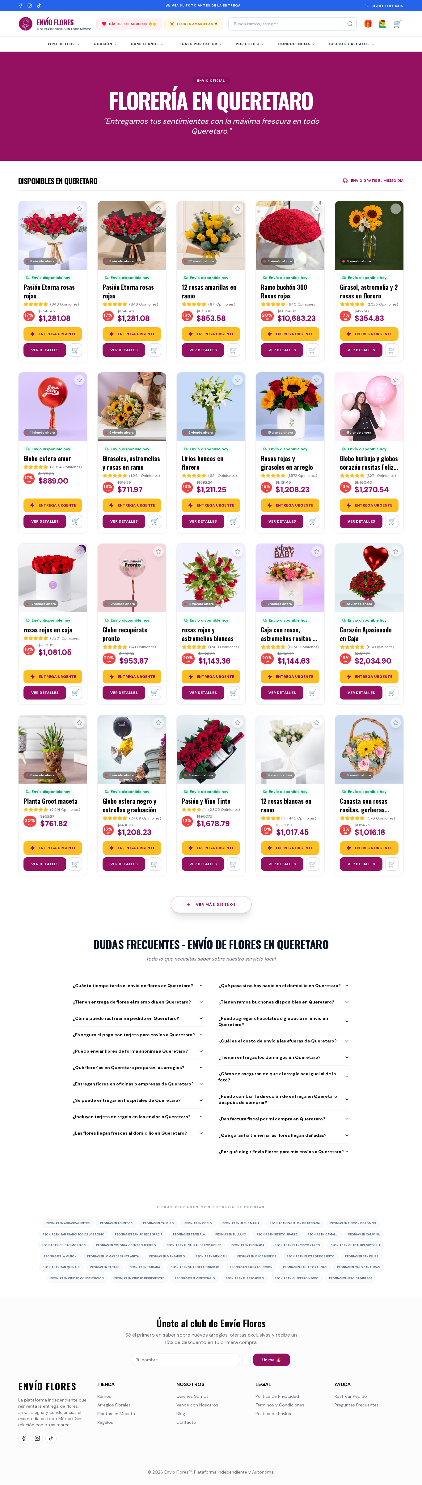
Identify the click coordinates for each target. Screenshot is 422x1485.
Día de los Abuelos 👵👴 (133, 24)
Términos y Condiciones (279, 1405)
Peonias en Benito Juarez (277, 1234)
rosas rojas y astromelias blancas (208, 634)
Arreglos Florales (114, 1405)
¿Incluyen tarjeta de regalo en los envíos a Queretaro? (132, 1116)
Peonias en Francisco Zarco (297, 1245)
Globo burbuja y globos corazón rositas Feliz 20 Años (369, 467)
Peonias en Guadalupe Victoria (355, 1245)
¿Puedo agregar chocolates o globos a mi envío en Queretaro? (273, 1021)
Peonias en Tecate (104, 1267)
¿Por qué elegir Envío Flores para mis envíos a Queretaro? (281, 1151)
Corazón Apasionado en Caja (366, 634)
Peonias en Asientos (116, 1223)
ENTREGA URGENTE (57, 334)
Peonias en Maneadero (167, 1256)
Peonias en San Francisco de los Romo (73, 1234)
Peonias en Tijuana (144, 1267)
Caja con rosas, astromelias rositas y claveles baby (288, 638)
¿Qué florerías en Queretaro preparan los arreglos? (128, 1067)
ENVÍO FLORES (47, 1386)
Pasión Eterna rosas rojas (49, 291)
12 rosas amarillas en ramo (209, 291)
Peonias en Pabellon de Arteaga (295, 1223)
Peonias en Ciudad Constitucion (77, 1278)
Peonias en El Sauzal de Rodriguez (194, 1245)
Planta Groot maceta (50, 801)
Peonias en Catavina (364, 1234)
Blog (180, 1413)
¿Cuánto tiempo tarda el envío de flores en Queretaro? (133, 985)
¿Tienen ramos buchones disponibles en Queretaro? (276, 1002)
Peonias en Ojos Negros (256, 1256)
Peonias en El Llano (230, 1234)
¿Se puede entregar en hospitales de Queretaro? (127, 1100)
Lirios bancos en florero (202, 463)
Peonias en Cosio (198, 1223)
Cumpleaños (145, 44)
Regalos (105, 1422)
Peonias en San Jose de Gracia (138, 1234)
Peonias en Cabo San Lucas (358, 1267)
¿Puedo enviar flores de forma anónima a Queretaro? (130, 1051)
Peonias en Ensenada (247, 1245)
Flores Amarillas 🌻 (197, 24)
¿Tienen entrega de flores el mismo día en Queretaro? (132, 1002)
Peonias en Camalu (323, 1234)
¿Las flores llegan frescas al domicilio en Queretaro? (130, 1133)
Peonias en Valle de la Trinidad (195, 1267)
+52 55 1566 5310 (387, 6)
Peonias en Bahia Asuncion (251, 1267)
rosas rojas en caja (47, 629)
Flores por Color (197, 44)
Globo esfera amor (47, 458)
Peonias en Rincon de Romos (353, 1223)
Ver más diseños (216, 904)
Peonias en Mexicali (211, 1256)
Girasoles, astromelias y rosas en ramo (131, 463)
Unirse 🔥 (271, 1360)
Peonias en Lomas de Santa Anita (113, 1256)
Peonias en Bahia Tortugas (305, 1267)
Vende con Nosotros (197, 1405)
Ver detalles (45, 350)
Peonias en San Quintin (61, 1267)
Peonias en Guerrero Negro (297, 1278)
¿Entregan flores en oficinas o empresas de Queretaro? (133, 1084)
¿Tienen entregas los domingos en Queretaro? (269, 1057)
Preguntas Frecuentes (357, 1405)
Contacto (186, 1422)
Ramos (104, 1396)
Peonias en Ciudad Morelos (64, 1245)
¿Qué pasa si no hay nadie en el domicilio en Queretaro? (279, 985)
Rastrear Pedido (351, 1396)
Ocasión (103, 44)
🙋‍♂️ (382, 23)
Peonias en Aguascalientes (68, 1223)
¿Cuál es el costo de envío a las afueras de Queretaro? (277, 1041)
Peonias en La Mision (60, 1256)
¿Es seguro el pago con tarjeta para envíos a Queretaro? (134, 1035)
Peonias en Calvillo (158, 1223)
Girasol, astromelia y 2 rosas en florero (369, 291)
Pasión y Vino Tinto (206, 801)
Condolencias (294, 44)
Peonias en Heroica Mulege (350, 1278)
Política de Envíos (273, 1413)
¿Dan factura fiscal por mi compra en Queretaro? (271, 1119)
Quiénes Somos (192, 1396)
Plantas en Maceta (116, 1413)
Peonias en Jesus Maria (240, 1223)
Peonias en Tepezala (189, 1234)
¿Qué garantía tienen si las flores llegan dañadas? (272, 1135)
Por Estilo (248, 44)
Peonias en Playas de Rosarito (311, 1256)
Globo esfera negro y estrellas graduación (129, 805)
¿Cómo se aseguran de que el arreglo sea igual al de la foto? (277, 1077)
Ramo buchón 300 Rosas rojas (284, 291)
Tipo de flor (61, 44)
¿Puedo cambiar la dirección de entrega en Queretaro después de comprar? (277, 1099)
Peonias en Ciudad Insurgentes (139, 1278)
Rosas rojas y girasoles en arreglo (287, 463)
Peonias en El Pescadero (245, 1278)
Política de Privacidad (277, 1396)
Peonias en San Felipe (361, 1256)
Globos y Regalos (349, 44)
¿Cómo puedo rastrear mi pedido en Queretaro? (126, 1018)
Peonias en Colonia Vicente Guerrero (126, 1245)
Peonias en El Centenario (195, 1278)
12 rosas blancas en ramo (286, 805)
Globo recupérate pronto (125, 634)
